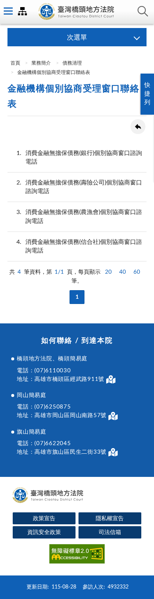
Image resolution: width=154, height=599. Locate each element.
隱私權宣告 (110, 518)
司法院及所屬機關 (22, 11)
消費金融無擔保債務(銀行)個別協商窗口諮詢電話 (79, 157)
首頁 (14, 63)
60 (136, 272)
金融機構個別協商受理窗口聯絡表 (53, 72)
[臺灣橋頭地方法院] (77, 12)
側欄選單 (7, 11)
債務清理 (72, 63)
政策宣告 (44, 518)
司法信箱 (110, 532)
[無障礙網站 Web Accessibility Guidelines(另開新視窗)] (77, 555)
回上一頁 (137, 126)
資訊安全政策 (44, 532)
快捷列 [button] (147, 93)
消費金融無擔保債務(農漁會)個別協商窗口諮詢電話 (79, 216)
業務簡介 (41, 63)
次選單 (77, 37)
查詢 (143, 11)
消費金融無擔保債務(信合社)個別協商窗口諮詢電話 (79, 246)
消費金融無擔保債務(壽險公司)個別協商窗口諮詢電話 (79, 187)
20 (108, 272)
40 (122, 272)
